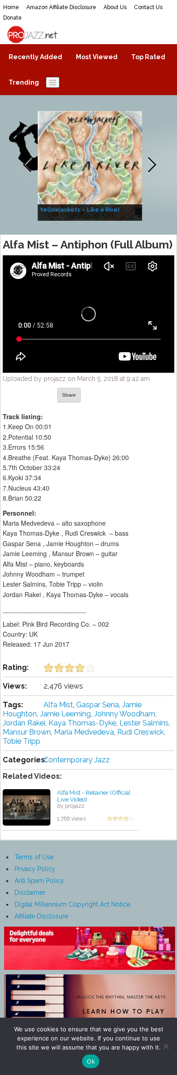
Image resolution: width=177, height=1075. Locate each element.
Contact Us (148, 7)
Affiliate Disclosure (41, 916)
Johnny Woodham (124, 714)
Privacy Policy (35, 868)
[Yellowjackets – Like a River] (91, 165)
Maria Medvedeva (84, 732)
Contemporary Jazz (77, 760)
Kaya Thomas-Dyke (82, 723)
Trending (24, 82)
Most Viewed (97, 57)
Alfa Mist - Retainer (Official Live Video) (94, 796)
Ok (91, 1061)
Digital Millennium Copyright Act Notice (72, 904)
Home (11, 7)
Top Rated (148, 57)
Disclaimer (30, 892)
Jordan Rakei (24, 723)
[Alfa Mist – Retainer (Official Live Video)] (26, 807)
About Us (115, 7)
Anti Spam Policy (39, 880)
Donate (12, 18)
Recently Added (35, 57)
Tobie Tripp (21, 741)
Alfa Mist (58, 704)
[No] (165, 1046)
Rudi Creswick (140, 732)
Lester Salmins (144, 723)
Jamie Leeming (65, 714)
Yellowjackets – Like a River (80, 210)
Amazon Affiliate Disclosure (61, 7)
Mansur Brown (27, 732)
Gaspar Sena (97, 704)
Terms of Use (34, 857)
